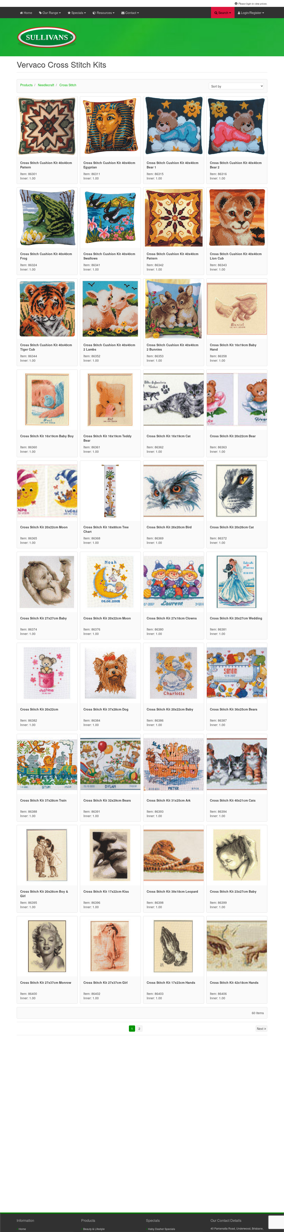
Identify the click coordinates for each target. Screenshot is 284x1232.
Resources (104, 12)
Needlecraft (46, 85)
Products (26, 85)
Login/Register (251, 12)
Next (260, 1028)
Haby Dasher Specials (161, 1229)
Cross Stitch (67, 85)
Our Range (50, 12)
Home (27, 12)
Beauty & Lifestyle (94, 1229)
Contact (130, 12)
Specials (77, 12)
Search (223, 12)
